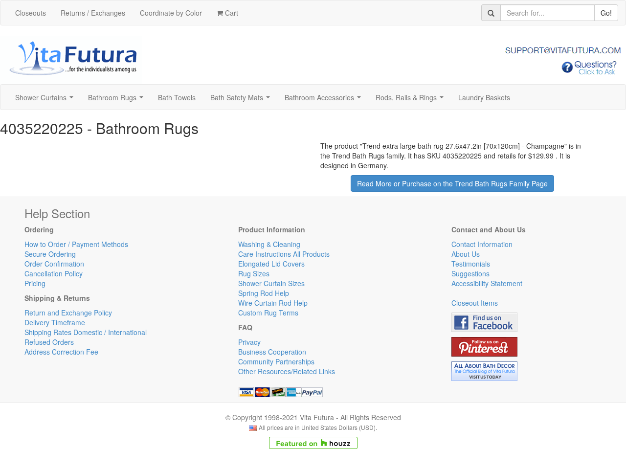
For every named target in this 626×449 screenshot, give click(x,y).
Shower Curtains (46, 100)
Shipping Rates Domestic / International (85, 332)
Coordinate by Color (171, 13)
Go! (606, 13)
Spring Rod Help (263, 293)
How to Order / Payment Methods (76, 244)
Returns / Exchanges (93, 13)
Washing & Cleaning (269, 244)
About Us (465, 254)
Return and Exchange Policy (68, 312)
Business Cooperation (272, 352)
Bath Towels (177, 97)
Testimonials (470, 264)
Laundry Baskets (484, 97)
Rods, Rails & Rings (411, 100)
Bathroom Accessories (325, 100)
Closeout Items (474, 303)
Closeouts (30, 13)
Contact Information (482, 244)
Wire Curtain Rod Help (273, 303)
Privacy (249, 342)
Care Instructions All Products (284, 254)
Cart (230, 13)
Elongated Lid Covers (271, 264)
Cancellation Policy (53, 273)
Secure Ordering (50, 254)
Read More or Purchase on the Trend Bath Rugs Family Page (452, 183)
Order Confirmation (54, 264)
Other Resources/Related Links (286, 371)
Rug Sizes (253, 273)
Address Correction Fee (61, 352)
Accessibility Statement (486, 283)
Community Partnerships (276, 361)
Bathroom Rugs (117, 100)
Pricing (34, 283)
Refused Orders (49, 342)
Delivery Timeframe (54, 322)
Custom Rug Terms (268, 312)
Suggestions (470, 273)
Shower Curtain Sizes (271, 283)
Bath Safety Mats (242, 100)
